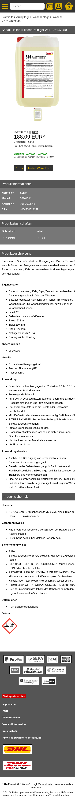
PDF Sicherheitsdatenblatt (23, 606)
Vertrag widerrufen (14, 696)
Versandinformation (14, 724)
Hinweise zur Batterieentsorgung (22, 737)
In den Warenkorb (39, 168)
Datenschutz (9, 731)
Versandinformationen (60, 795)
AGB (5, 711)
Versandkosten (45, 146)
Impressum (9, 704)
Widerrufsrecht (11, 717)
